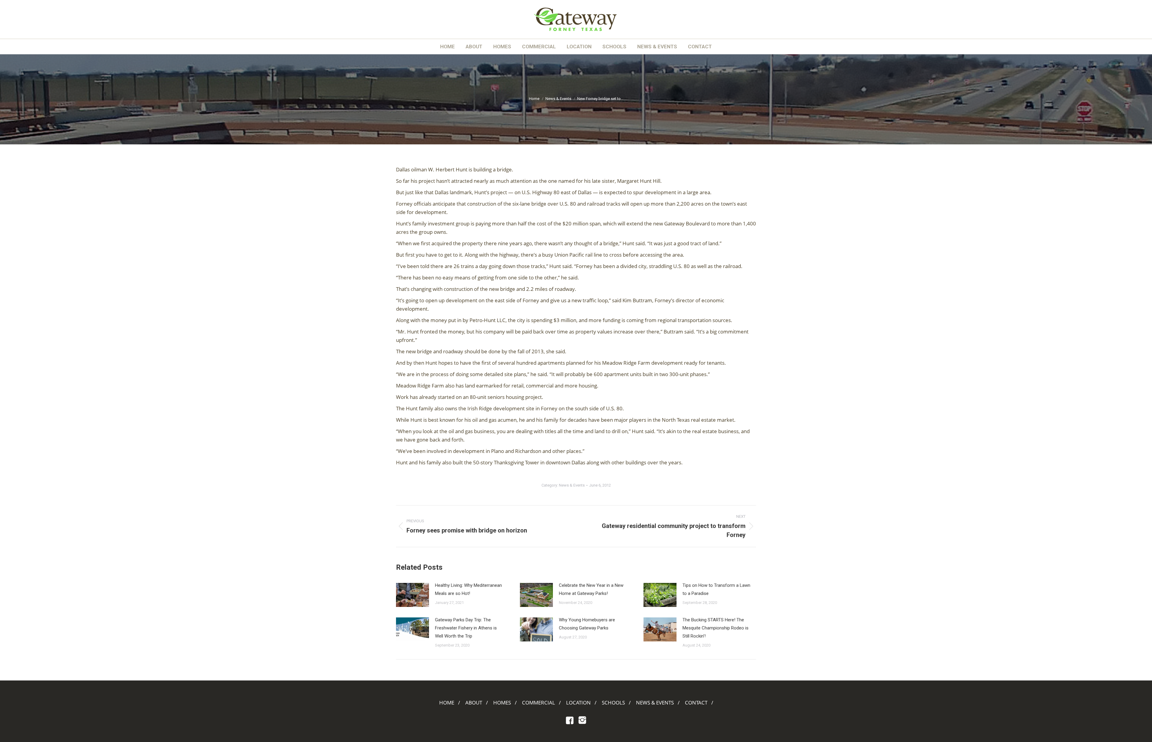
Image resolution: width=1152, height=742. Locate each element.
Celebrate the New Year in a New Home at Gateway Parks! (591, 589)
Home (446, 702)
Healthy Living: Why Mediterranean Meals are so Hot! (468, 589)
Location (578, 702)
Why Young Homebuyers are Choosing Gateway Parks (587, 624)
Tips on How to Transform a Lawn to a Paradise (716, 589)
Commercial (538, 702)
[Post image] (412, 595)
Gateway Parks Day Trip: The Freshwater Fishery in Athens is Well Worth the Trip (466, 628)
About (473, 702)
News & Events (572, 485)
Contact (696, 702)
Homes (502, 702)
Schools (613, 702)
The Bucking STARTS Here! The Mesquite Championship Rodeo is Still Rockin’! (715, 628)
